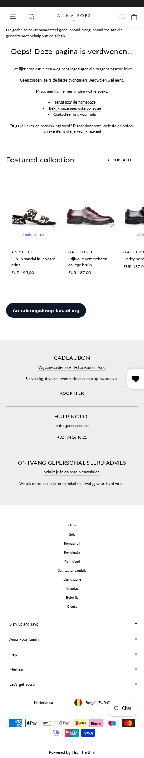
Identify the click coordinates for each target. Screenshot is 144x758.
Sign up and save (23, 624)
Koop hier (72, 393)
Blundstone (72, 579)
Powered (57, 752)
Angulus (72, 588)
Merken (16, 669)
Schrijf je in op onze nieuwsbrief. (72, 472)
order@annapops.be (72, 425)
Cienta (72, 606)
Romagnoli (72, 543)
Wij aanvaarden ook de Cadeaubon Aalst (72, 367)
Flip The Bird (83, 752)
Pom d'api (72, 561)
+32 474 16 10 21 (72, 437)
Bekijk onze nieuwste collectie (75, 108)
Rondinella (72, 552)
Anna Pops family (24, 639)
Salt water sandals (72, 570)
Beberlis (72, 597)
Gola (72, 534)
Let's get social (22, 684)
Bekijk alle (119, 159)
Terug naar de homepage (75, 102)
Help (13, 654)
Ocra (72, 525)
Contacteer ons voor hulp (74, 114)
